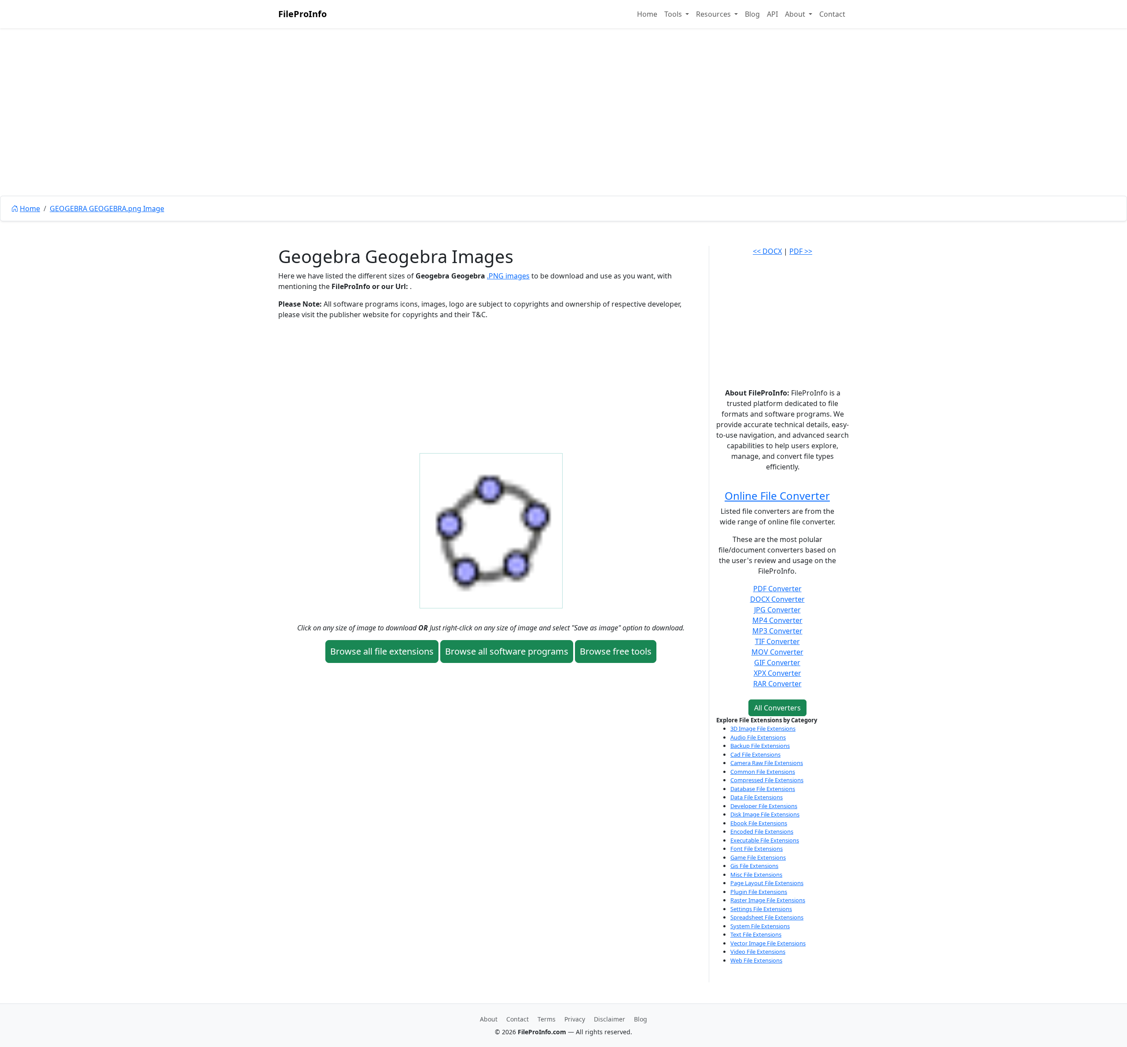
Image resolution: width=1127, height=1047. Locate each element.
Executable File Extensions (764, 840)
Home (647, 14)
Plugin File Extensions (758, 892)
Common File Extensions (762, 772)
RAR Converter (777, 683)
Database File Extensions (762, 789)
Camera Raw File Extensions (766, 763)
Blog (752, 14)
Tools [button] (674, 14)
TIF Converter (777, 641)
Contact (832, 14)
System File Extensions (760, 926)
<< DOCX (767, 251)
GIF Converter (777, 662)
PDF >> (800, 251)
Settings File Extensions (761, 909)
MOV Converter (777, 652)
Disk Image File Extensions (764, 814)
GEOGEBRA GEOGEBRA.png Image (107, 208)
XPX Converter (777, 673)
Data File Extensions (756, 797)
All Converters (777, 708)
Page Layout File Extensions (766, 883)
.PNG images (508, 276)
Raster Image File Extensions (767, 900)
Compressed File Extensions (766, 780)
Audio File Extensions (758, 737)
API (772, 14)
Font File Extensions (756, 849)
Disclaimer (609, 1019)
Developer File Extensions (763, 806)
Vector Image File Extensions (768, 943)
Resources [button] (714, 14)
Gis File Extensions (754, 866)
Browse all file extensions (382, 651)
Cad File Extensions (755, 754)
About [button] (796, 14)
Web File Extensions (756, 960)
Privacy (574, 1019)
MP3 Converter (777, 631)
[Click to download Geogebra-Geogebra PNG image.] (491, 530)
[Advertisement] (563, 132)
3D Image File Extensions (763, 728)
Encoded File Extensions (761, 831)
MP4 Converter (777, 620)
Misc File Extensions (756, 875)
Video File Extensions (757, 951)
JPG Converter (777, 610)
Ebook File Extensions (758, 823)
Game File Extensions (758, 857)
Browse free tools (616, 651)
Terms (547, 1019)
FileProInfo (302, 14)
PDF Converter (777, 588)
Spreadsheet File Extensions (766, 917)
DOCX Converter (777, 599)
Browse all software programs (506, 651)
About (488, 1019)
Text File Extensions (755, 934)
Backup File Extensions (760, 746)
